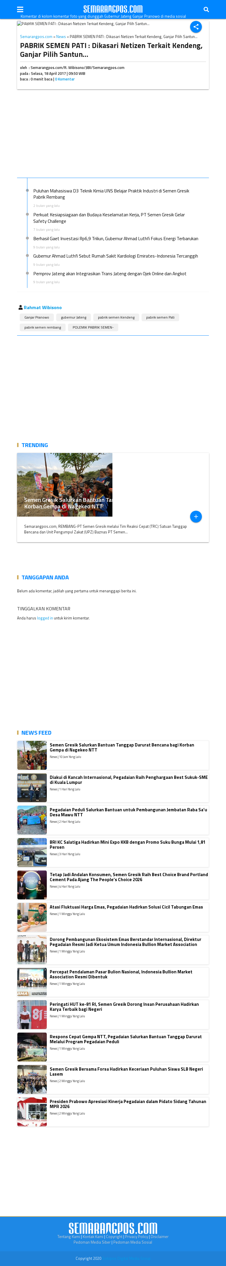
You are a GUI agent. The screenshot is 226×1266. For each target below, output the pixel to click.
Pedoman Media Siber (92, 1242)
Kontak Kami (93, 1236)
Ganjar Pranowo (36, 317)
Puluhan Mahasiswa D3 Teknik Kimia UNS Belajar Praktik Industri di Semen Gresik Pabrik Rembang (111, 194)
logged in (45, 618)
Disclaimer (160, 1236)
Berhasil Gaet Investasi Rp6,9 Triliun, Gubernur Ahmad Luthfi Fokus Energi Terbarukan (115, 238)
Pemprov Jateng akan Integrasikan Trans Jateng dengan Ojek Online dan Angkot (110, 273)
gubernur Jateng (73, 317)
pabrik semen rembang (42, 327)
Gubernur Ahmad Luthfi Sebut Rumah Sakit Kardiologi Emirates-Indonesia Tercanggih (115, 255)
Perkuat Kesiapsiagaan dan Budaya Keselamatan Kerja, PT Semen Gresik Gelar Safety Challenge (109, 218)
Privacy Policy (136, 1236)
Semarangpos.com (36, 36)
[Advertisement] (113, 134)
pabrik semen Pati (160, 317)
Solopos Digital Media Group (126, 1258)
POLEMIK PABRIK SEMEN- (93, 327)
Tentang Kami (68, 1236)
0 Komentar (65, 79)
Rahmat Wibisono (43, 307)
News (61, 36)
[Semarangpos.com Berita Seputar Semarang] (113, 9)
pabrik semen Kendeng (116, 317)
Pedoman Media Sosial (132, 1242)
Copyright (114, 1236)
